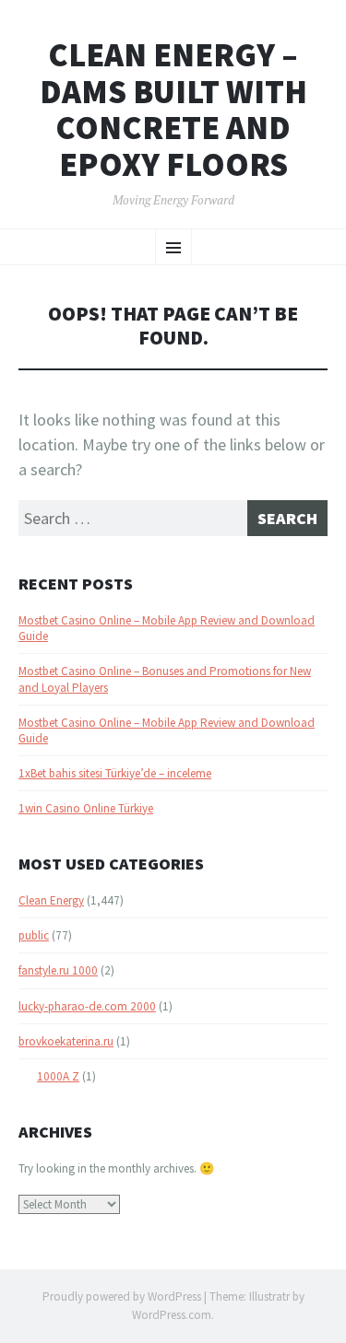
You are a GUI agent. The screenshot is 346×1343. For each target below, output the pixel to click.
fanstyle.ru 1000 (58, 970)
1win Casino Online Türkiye (85, 808)
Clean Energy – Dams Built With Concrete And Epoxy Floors (173, 109)
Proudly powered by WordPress (121, 1296)
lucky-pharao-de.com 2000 (87, 1006)
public (33, 935)
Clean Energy (51, 900)
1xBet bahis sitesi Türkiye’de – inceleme (114, 773)
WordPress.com (171, 1315)
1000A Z (58, 1076)
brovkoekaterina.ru (65, 1041)
